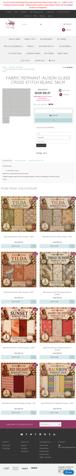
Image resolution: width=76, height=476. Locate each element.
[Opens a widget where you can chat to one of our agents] (68, 472)
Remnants (19, 67)
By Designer (46, 39)
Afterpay (42, 16)
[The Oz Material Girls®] (10, 24)
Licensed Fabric (33, 53)
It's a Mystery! (15, 53)
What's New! (14, 39)
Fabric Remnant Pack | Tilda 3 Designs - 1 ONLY (19, 237)
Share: (65, 67)
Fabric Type (29, 39)
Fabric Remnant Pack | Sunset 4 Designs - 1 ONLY (19, 348)
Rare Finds (63, 53)
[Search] (41, 24)
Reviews (32, 160)
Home (4, 67)
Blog (16, 12)
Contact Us (27, 16)
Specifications (20, 160)
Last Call (25, 61)
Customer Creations (63, 12)
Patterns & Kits (46, 46)
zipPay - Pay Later (45, 457)
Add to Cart (16, 246)
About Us (24, 12)
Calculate (42, 145)
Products (9, 12)
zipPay (50, 16)
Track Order (6, 448)
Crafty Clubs (50, 12)
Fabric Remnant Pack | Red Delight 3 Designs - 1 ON (18, 403)
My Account (67, 24)
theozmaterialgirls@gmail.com (66, 447)
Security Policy (44, 454)
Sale (53, 61)
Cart (68, 30)
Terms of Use (43, 445)
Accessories (65, 46)
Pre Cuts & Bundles (13, 46)
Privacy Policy (43, 448)
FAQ (35, 16)
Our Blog (24, 448)
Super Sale (40, 61)
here (59, 2)
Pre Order (49, 53)
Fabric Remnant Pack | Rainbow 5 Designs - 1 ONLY (57, 403)
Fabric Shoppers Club (36, 12)
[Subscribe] (59, 424)
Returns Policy (44, 451)
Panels (30, 46)
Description (7, 160)
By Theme (61, 39)
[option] (16, 102)
